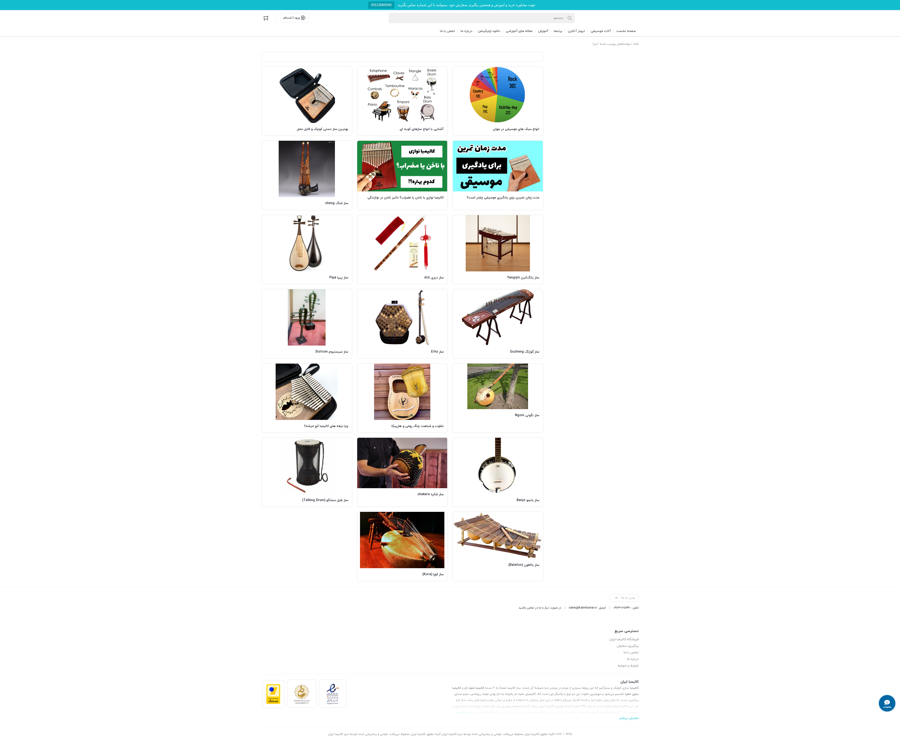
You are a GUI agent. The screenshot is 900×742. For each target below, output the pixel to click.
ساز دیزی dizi (434, 277)
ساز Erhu (437, 352)
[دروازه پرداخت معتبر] (273, 694)
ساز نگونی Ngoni (527, 415)
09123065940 (381, 5)
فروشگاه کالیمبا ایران (624, 639)
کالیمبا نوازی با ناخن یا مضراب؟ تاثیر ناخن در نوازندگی (406, 197)
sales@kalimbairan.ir (583, 608)
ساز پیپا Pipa (338, 277)
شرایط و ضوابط (628, 665)
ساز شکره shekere (430, 494)
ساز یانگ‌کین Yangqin (523, 277)
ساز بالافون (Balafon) (523, 565)
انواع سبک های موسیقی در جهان (516, 129)
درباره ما (633, 659)
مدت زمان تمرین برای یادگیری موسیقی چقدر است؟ (503, 197)
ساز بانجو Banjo (528, 500)
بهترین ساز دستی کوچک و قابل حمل (322, 129)
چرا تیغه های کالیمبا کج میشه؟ (326, 426)
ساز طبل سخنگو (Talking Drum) (325, 500)
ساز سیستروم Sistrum (331, 352)
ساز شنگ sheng (336, 203)
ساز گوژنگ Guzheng (524, 352)
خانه (636, 44)
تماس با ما (631, 652)
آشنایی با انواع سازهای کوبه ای (422, 129)
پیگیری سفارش (628, 646)
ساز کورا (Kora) (433, 574)
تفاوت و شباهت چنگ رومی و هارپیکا (417, 426)
